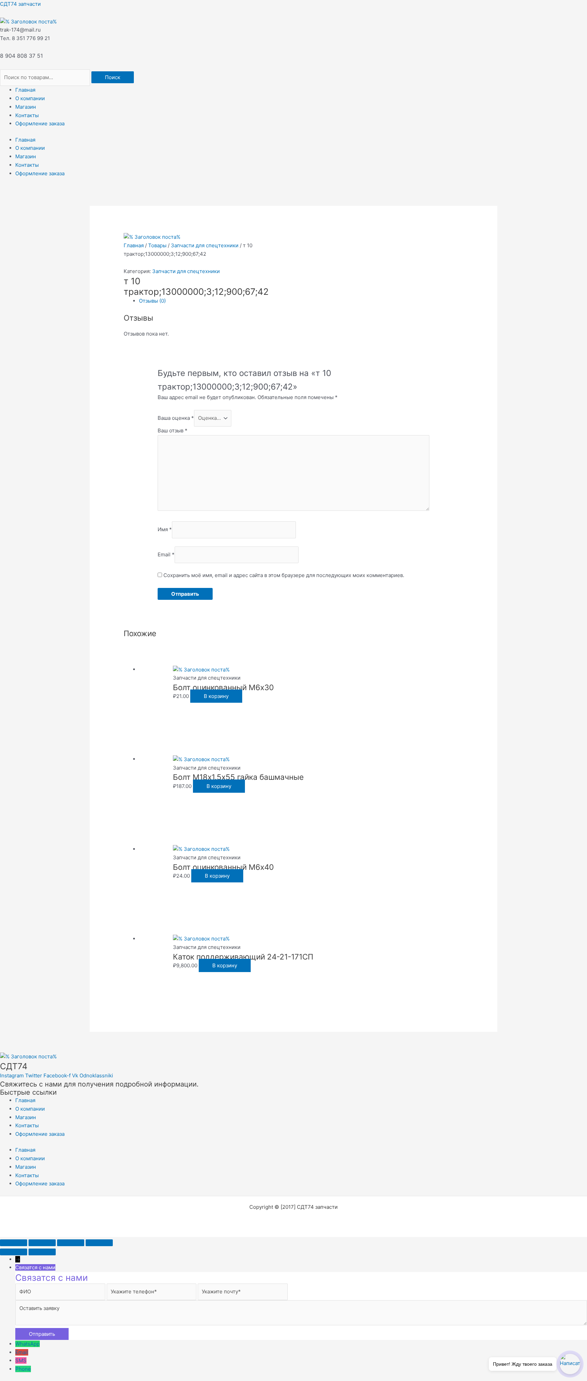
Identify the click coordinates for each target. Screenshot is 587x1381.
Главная (25, 90)
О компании (30, 98)
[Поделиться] (70, 1242)
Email (166, 554)
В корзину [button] (216, 696)
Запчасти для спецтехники (204, 245)
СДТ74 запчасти (20, 4)
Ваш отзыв (173, 430)
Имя (165, 529)
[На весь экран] (42, 1242)
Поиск (112, 77)
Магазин (25, 107)
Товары (157, 245)
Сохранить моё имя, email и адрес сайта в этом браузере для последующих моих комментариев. (283, 575)
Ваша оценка (176, 418)
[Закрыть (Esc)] (99, 1242)
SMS (20, 1360)
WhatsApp (27, 1344)
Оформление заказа (40, 123)
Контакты (27, 115)
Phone (23, 1369)
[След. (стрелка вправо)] (42, 1252)
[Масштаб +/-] (13, 1242)
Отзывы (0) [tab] (152, 301)
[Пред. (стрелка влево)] (13, 1252)
